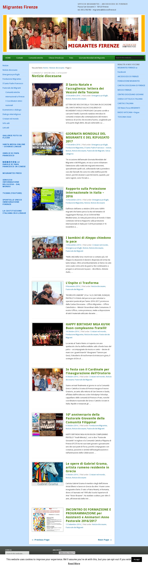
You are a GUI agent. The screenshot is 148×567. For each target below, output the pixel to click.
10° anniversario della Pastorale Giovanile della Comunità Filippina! (85, 418)
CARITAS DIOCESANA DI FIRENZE (131, 85)
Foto (71, 58)
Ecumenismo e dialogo (12, 110)
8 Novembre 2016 (73, 286)
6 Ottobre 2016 (72, 426)
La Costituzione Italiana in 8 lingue (14, 212)
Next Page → (105, 539)
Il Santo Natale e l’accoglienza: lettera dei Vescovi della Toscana (85, 88)
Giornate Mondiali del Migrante (92, 58)
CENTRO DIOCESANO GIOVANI (131, 94)
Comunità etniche (36, 58)
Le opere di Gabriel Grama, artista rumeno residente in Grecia (87, 467)
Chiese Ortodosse (56, 58)
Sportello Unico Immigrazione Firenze (12, 202)
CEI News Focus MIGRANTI (129, 108)
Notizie (68, 99)
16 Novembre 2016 (73, 200)
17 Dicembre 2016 (73, 145)
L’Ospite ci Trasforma (82, 283)
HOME (8, 58)
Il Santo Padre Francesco (13, 83)
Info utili (6, 123)
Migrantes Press (12, 173)
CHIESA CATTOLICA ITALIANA (130, 99)
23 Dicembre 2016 (73, 96)
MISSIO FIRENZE (124, 90)
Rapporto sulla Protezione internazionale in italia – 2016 (86, 192)
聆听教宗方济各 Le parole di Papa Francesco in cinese (14, 164)
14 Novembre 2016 (73, 245)
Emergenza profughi (100, 96)
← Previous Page (40, 539)
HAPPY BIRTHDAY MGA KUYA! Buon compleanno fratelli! (88, 326)
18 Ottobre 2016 (72, 332)
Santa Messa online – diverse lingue (14, 145)
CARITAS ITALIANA (125, 103)
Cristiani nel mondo (100, 245)
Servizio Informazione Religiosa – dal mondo (11, 183)
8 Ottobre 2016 (72, 377)
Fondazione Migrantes (75, 148)
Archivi (55, 553)
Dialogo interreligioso (12, 114)
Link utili (6, 128)
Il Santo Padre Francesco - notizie (97, 148)
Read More (74, 563)
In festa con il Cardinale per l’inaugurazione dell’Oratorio (88, 371)
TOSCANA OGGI (124, 117)
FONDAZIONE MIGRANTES (129, 81)
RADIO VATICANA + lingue (128, 112)
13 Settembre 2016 (73, 524)
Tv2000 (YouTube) (12, 193)
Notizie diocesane (56, 68)
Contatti (19, 58)
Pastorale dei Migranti (95, 151)
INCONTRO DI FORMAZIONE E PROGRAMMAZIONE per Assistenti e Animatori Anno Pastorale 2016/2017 (88, 515)
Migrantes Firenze (20, 7)
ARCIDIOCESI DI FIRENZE (128, 76)
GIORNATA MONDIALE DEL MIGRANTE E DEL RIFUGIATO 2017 (87, 137)
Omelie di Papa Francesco (11, 154)
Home (45, 68)
